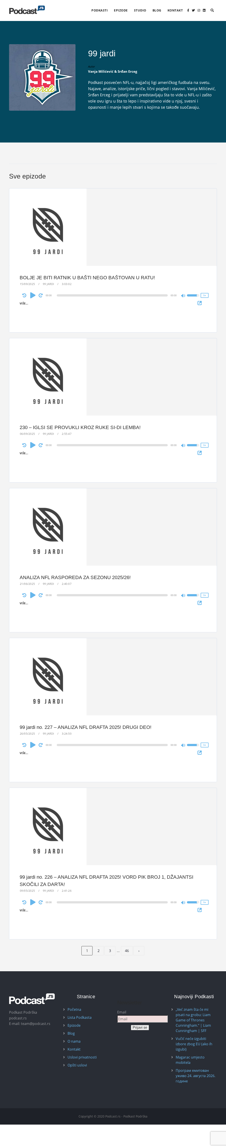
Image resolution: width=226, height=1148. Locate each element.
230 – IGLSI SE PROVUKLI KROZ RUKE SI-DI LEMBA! (80, 427)
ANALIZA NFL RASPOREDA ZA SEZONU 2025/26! (75, 577)
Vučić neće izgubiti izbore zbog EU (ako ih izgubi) (194, 1044)
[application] (113, 295)
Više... (24, 303)
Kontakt (175, 10)
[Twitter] (193, 10)
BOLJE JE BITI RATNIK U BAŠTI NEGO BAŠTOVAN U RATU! (87, 277)
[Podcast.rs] (27, 10)
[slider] (193, 298)
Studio (140, 10)
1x (204, 295)
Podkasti (99, 10)
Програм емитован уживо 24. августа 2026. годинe (195, 1075)
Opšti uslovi (77, 1065)
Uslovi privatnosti (82, 1057)
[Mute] (183, 296)
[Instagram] (199, 10)
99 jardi (48, 284)
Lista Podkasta (80, 1017)
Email (121, 1012)
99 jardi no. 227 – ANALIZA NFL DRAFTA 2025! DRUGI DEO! (85, 727)
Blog (157, 10)
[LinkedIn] (204, 10)
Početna (74, 1009)
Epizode (121, 10)
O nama (74, 1041)
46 (127, 950)
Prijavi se (140, 1027)
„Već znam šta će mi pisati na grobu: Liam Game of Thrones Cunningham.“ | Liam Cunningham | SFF (193, 1020)
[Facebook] (188, 10)
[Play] (32, 295)
